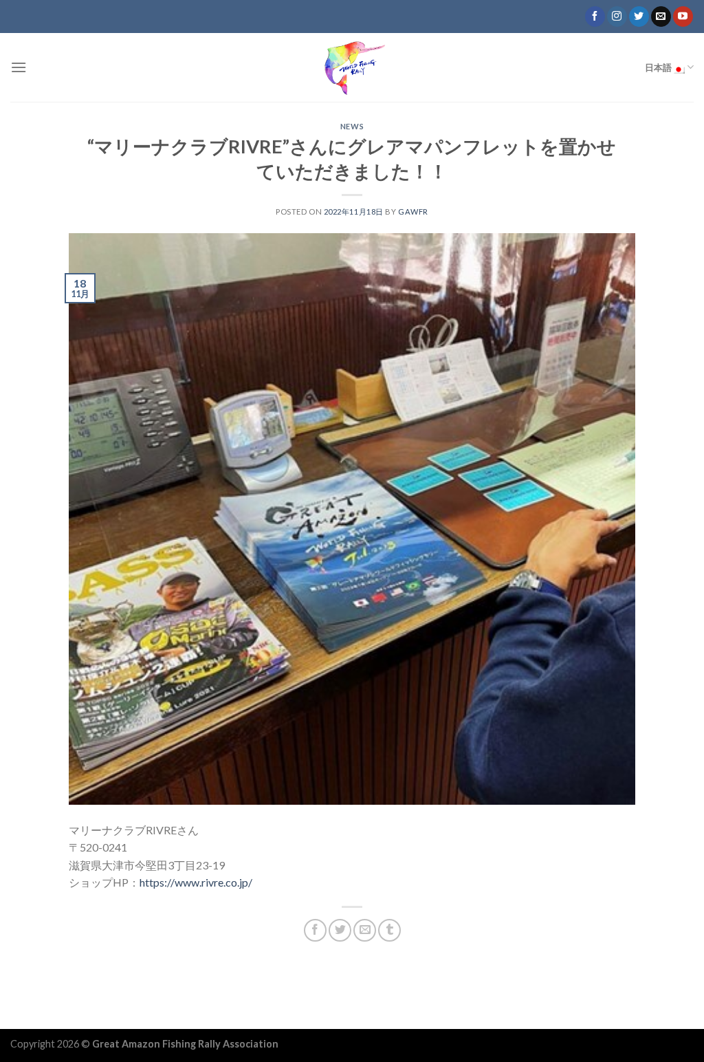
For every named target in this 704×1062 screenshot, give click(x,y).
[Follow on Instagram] (617, 16)
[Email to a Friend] (364, 930)
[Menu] (18, 67)
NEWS (352, 126)
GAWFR (413, 211)
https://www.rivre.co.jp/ (196, 882)
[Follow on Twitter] (639, 16)
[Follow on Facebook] (595, 16)
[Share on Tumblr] (389, 930)
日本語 (658, 67)
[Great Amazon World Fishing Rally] (352, 67)
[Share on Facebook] (315, 930)
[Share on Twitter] (340, 930)
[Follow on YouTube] (683, 16)
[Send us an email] (661, 16)
